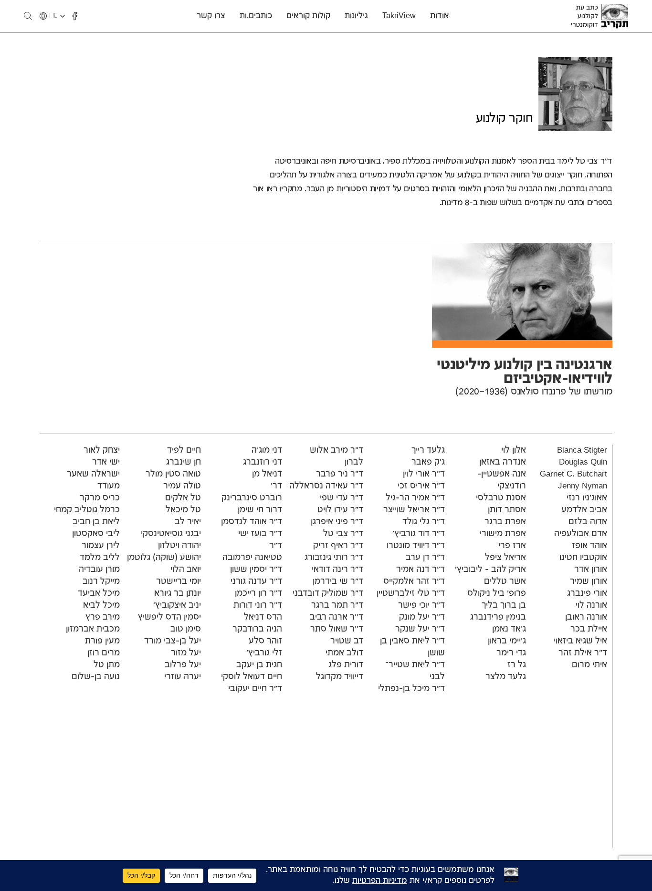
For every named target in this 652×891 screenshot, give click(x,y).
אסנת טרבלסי (501, 498)
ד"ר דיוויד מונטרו (416, 545)
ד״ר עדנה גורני (256, 581)
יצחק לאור (102, 450)
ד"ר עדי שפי (341, 498)
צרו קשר (211, 16)
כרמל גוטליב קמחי (87, 510)
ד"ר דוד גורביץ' (418, 533)
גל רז (516, 665)
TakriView (399, 16)
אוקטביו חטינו (583, 557)
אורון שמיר (588, 581)
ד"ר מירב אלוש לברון (336, 456)
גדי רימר (511, 653)
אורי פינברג (587, 593)
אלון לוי (513, 450)
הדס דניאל (263, 617)
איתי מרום (589, 665)
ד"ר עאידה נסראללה (326, 486)
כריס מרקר (100, 498)
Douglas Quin (583, 462)
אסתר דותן (507, 510)
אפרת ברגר (505, 522)
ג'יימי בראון (507, 641)
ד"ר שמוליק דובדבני (328, 593)
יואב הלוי (185, 569)
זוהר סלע (265, 641)
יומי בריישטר (178, 581)
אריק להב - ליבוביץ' (490, 569)
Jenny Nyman (582, 486)
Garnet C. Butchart (573, 474)
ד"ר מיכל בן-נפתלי (411, 688)
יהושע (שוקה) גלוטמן (164, 557)
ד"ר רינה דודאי (337, 569)
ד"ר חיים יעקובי (255, 688)
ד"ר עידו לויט (340, 510)
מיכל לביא (101, 605)
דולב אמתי (344, 653)
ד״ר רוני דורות (257, 605)
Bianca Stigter (582, 450)
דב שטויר (346, 641)
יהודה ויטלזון (179, 545)
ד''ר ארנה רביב (336, 617)
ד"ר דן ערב (425, 557)
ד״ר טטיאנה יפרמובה (252, 551)
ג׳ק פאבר (428, 462)
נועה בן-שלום (96, 677)
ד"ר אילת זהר (582, 653)
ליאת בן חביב (96, 522)
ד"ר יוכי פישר (421, 605)
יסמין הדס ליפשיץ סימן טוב (169, 623)
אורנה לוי (591, 605)
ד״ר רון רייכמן (258, 593)
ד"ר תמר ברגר (337, 605)
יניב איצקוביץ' (177, 605)
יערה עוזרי (182, 677)
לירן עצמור (101, 545)
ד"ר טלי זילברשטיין (411, 593)
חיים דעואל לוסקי (251, 677)
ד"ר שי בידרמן (338, 581)
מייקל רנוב (101, 581)
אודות (439, 16)
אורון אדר (590, 569)
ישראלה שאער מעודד (93, 480)
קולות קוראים (308, 16)
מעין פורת (102, 641)
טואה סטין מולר (173, 474)
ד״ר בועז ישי (260, 533)
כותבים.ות (256, 16)
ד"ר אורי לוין (424, 474)
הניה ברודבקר (257, 629)
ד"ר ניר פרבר (338, 474)
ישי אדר (106, 462)
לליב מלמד (100, 557)
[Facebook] (75, 16)
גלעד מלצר (505, 677)
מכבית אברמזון (93, 629)
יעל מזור (186, 653)
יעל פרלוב (183, 665)
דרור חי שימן (260, 510)
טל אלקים (183, 498)
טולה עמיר (182, 486)
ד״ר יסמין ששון (256, 569)
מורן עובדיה (99, 569)
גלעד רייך (428, 450)
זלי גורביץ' (264, 653)
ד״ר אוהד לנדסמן (251, 522)
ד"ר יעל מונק (422, 617)
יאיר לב (188, 522)
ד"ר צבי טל (343, 533)
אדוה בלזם (587, 522)
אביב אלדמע (584, 510)
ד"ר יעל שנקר (420, 629)
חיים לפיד (184, 450)
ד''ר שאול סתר (336, 629)
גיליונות (356, 16)
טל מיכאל (183, 510)
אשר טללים (505, 581)
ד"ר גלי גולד (423, 522)
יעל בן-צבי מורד (172, 641)
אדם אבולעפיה (580, 533)
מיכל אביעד (99, 593)
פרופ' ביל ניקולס (496, 593)
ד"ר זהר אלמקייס (414, 581)
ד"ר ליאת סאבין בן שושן (412, 647)
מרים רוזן (103, 653)
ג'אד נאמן (509, 629)
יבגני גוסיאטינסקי (171, 533)
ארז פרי (512, 545)
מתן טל (107, 665)
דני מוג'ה (267, 450)
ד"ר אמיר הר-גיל (415, 498)
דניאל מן (267, 474)
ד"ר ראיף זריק (338, 545)
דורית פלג (345, 665)
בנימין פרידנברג (498, 617)
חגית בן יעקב (259, 665)
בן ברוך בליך (504, 605)
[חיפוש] (28, 16)
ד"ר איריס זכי (421, 486)
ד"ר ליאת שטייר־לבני (415, 671)
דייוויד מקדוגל (339, 677)
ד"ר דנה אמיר (420, 569)
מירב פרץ (102, 617)
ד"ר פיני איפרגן (337, 522)
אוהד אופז (589, 545)
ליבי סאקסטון (96, 533)
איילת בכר (588, 629)
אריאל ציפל (505, 557)
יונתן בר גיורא (177, 593)
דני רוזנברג (262, 462)
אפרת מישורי (503, 533)
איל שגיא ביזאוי (580, 641)
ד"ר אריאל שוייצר (414, 510)
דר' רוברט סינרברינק (251, 492)
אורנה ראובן (586, 617)
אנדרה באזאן (502, 462)
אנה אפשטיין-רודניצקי (501, 480)
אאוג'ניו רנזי (587, 498)
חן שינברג (183, 462)
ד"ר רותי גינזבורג (334, 557)
